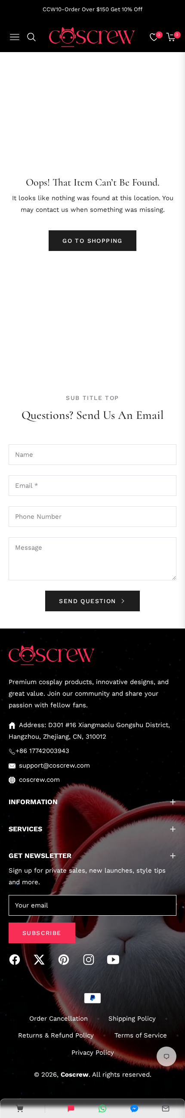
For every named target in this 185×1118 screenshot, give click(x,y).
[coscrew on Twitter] (41, 960)
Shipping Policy (132, 1018)
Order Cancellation (58, 1018)
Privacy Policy (92, 1052)
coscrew (75, 1074)
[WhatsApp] (102, 1108)
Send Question (89, 601)
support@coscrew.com (54, 765)
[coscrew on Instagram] (91, 960)
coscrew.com (39, 780)
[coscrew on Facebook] (17, 960)
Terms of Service (140, 1035)
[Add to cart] (19, 1108)
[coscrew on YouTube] (115, 960)
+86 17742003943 (42, 751)
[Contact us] (71, 1108)
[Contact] (166, 1108)
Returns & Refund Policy (56, 1035)
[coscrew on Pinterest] (66, 960)
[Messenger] (134, 1108)
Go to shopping (92, 240)
